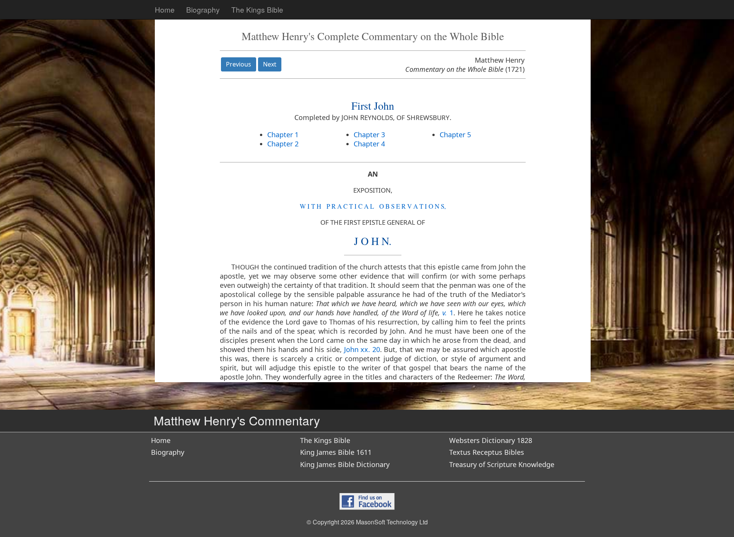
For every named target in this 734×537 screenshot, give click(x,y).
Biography (203, 9)
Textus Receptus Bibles (486, 452)
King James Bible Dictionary (345, 464)
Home (165, 9)
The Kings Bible (257, 9)
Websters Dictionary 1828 (490, 440)
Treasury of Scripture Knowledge (501, 464)
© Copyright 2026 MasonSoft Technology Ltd (367, 522)
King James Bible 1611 (336, 452)
